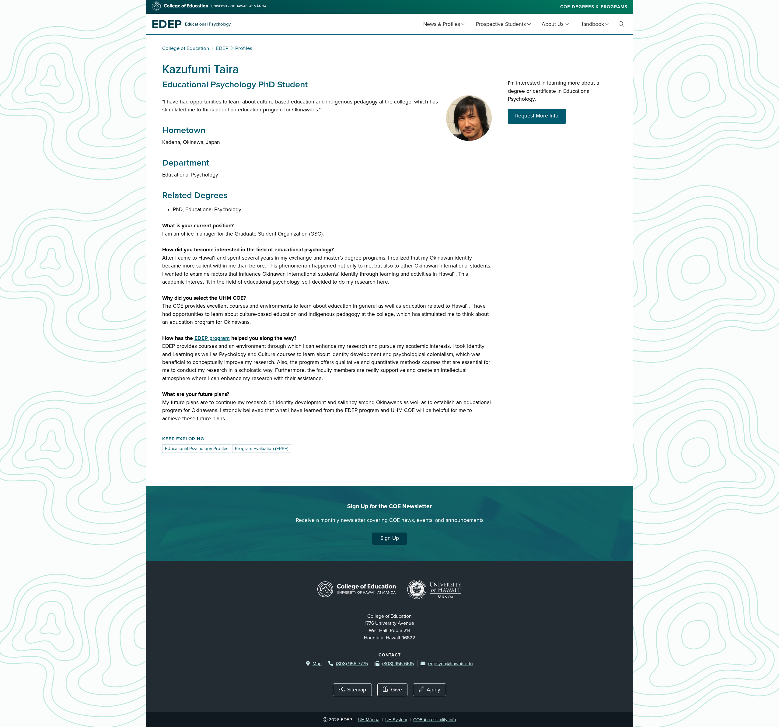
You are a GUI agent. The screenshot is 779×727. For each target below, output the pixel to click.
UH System (396, 719)
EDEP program (212, 338)
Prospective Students (501, 24)
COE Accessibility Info (434, 719)
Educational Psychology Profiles (196, 448)
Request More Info (540, 115)
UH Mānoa (368, 719)
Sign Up (389, 538)
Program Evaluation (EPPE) (261, 448)
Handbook (591, 24)
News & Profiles (441, 24)
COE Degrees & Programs (593, 6)
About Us (553, 24)
